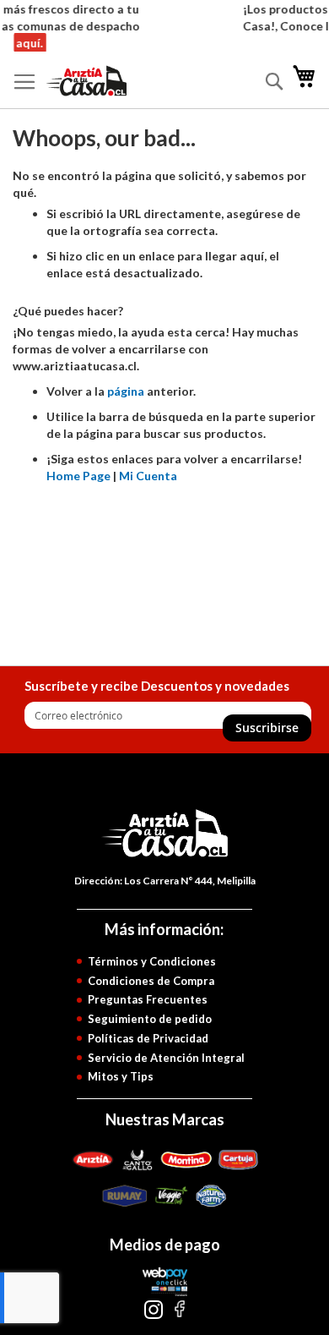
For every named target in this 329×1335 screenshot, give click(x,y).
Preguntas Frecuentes (148, 999)
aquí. (27, 43)
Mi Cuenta (148, 475)
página (125, 391)
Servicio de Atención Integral (166, 1057)
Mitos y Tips (121, 1076)
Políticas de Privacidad (148, 1038)
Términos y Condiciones (152, 961)
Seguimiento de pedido (150, 1019)
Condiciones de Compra (151, 981)
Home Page (78, 475)
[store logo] (108, 80)
